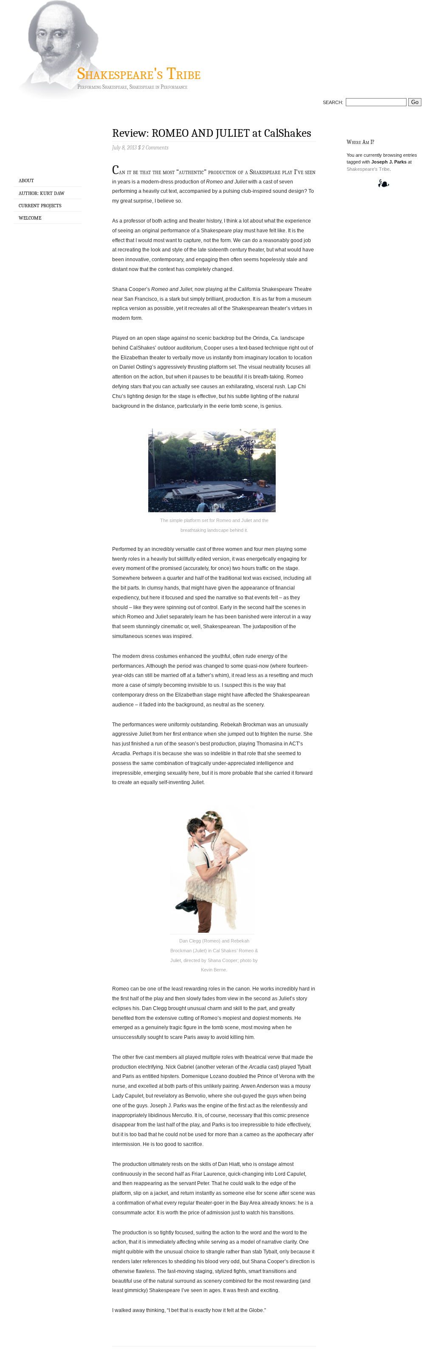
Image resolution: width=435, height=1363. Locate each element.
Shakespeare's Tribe (139, 73)
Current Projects (40, 206)
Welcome (30, 218)
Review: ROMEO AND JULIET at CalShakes (211, 133)
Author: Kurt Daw (42, 193)
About (26, 180)
